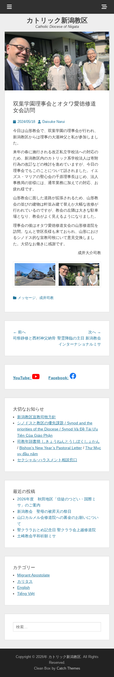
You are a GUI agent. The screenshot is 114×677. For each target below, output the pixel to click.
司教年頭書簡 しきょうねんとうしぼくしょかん (58, 441)
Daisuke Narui (53, 122)
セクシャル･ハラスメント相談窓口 (47, 460)
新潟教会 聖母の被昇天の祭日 (44, 511)
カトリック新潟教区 (57, 20)
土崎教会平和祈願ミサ (36, 536)
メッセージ (27, 298)
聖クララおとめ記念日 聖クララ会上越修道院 (56, 530)
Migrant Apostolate (33, 575)
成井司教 (46, 298)
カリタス (25, 581)
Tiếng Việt (26, 593)
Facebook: (58, 378)
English (23, 587)
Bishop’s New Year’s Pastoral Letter (50, 448)
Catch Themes (68, 668)
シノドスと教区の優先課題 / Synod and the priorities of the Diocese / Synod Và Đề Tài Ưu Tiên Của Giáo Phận (57, 429)
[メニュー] (9, 7)
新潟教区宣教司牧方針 (36, 417)
